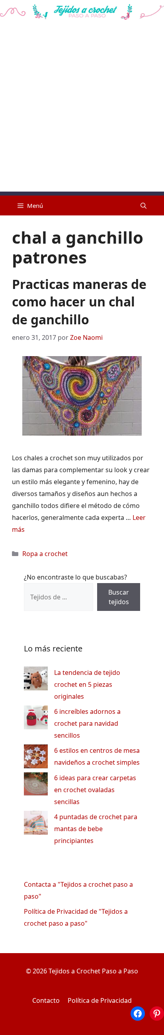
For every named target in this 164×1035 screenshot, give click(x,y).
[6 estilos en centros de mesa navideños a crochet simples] (36, 758)
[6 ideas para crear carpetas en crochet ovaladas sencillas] (36, 785)
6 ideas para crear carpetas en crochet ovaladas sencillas (95, 789)
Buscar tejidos (118, 597)
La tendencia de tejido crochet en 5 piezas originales (87, 684)
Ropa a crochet (45, 553)
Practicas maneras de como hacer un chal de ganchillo (79, 301)
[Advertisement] (82, 110)
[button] (143, 205)
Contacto (46, 1000)
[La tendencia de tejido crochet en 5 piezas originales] (36, 680)
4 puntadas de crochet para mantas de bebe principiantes (95, 828)
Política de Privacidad (100, 1000)
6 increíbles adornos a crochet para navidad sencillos (87, 723)
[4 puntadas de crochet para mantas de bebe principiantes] (36, 824)
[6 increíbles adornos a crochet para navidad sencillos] (36, 719)
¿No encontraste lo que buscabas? (75, 577)
